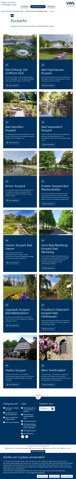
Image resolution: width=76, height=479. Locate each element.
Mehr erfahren (42, 476)
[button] (47, 408)
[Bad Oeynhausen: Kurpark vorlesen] (42, 65)
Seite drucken (57, 448)
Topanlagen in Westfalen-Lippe (12, 409)
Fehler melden (66, 448)
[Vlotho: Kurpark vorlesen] (6, 365)
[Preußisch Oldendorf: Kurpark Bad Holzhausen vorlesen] (42, 304)
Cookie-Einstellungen (38, 451)
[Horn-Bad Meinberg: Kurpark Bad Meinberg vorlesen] (42, 240)
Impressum (48, 448)
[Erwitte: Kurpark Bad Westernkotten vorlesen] (42, 181)
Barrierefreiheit (11, 448)
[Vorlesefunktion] (12, 15)
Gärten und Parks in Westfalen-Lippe (8, 3)
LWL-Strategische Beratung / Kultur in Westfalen (29, 409)
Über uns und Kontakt (12, 422)
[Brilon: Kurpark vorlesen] (6, 181)
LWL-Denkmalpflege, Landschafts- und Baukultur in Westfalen (30, 426)
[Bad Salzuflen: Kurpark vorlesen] (6, 122)
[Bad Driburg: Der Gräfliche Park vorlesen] (6, 65)
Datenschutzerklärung (38, 473)
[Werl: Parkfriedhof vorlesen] (42, 365)
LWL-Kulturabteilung (29, 421)
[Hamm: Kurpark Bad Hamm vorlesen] (6, 240)
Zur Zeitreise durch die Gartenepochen (11, 413)
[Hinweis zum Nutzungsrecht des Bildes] (35, 36)
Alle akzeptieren (67, 476)
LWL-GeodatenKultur (29, 431)
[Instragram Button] (26, 436)
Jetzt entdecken (13, 85)
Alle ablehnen (54, 476)
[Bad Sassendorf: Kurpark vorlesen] (42, 122)
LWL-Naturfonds (28, 433)
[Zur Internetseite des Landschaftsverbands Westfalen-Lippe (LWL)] (70, 4)
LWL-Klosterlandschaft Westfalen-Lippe (28, 416)
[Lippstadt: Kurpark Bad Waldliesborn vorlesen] (6, 304)
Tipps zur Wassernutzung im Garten (11, 418)
